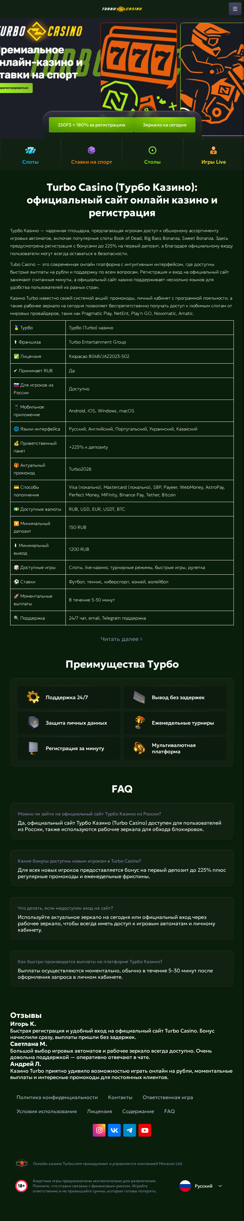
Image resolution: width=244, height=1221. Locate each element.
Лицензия (99, 1111)
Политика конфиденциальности (57, 1097)
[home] (122, 9)
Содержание (138, 1111)
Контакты (120, 1097)
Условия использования (47, 1111)
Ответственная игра (168, 1097)
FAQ (169, 1111)
